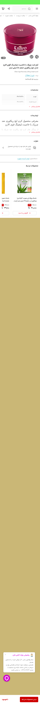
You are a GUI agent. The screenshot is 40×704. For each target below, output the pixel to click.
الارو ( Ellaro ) (29, 76)
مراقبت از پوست (20, 16)
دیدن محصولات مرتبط (29, 699)
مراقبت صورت (9, 16)
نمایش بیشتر (35, 106)
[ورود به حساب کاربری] (9, 8)
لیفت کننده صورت (23, 159)
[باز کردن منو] (36, 8)
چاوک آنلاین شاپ (33, 16)
